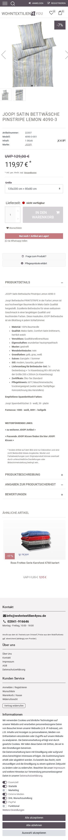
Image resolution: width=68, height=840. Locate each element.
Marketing (13, 790)
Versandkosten (30, 173)
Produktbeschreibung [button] (22, 474)
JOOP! (28, 144)
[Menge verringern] (18, 219)
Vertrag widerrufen (14, 705)
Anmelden (37, 3)
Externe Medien (16, 794)
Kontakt (6, 657)
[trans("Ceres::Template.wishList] (51, 13)
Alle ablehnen (34, 825)
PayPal (12, 802)
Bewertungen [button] (15, 494)
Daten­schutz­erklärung (13, 669)
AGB (4, 665)
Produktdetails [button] (17, 282)
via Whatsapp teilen (17, 241)
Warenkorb (8, 695)
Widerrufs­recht (10, 699)
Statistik (12, 786)
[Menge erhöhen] (18, 211)
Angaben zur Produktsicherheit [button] (30, 484)
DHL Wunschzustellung (20, 798)
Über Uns (7, 653)
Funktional (13, 806)
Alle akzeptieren (34, 817)
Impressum (8, 661)
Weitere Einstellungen (13, 810)
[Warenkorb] (60, 12)
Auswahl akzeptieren (34, 832)
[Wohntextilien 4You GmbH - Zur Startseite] (22, 13)
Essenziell (13, 782)
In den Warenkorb (43, 214)
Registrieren (58, 3)
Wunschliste (15, 228)
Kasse (19, 695)
